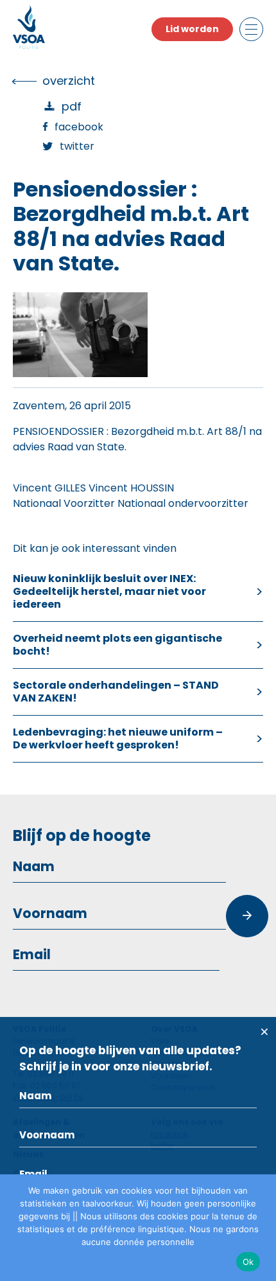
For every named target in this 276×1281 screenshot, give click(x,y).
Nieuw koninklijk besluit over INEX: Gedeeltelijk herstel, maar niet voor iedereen (109, 591)
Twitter (77, 146)
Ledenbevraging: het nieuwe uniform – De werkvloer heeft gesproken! (118, 738)
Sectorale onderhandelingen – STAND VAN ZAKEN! (116, 691)
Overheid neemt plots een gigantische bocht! (117, 644)
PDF (72, 106)
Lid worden (192, 28)
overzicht (68, 81)
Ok (248, 1262)
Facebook (79, 126)
